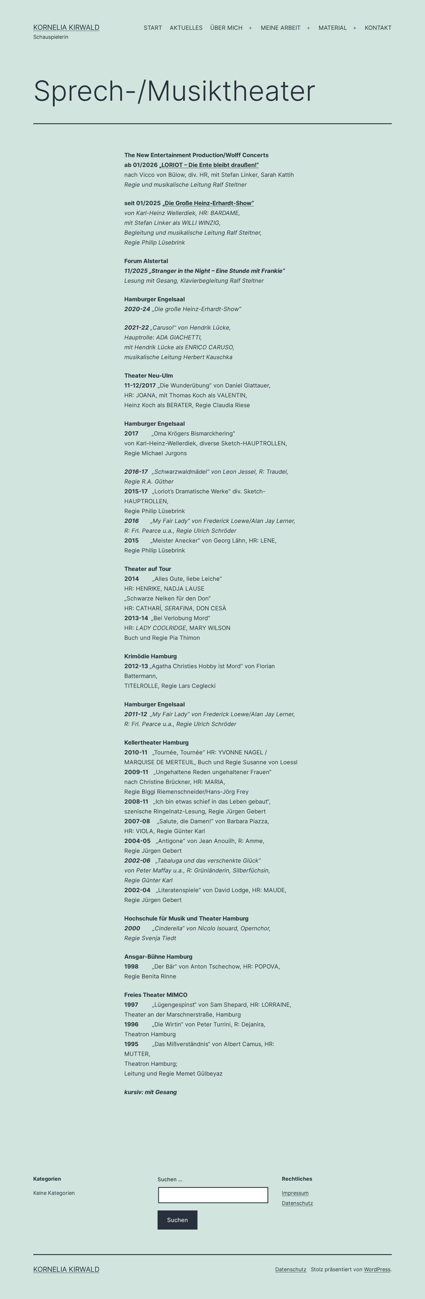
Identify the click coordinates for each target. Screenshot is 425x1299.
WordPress (377, 1269)
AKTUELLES (186, 27)
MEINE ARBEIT (281, 27)
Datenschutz (297, 1203)
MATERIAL (333, 27)
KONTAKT (378, 27)
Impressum (295, 1193)
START (153, 27)
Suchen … (170, 1179)
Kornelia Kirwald (66, 27)
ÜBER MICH (226, 27)
